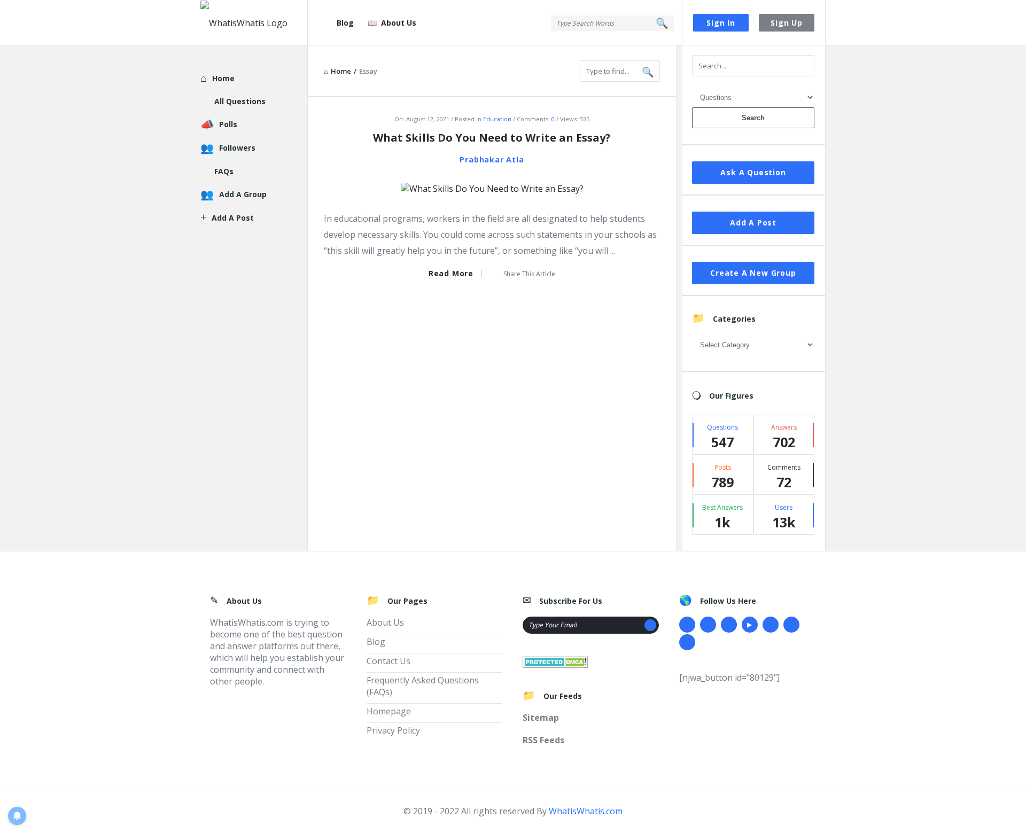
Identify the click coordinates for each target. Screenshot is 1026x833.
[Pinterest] (791, 625)
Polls (228, 124)
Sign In (720, 23)
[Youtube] (750, 625)
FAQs (224, 171)
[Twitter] (708, 625)
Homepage (389, 711)
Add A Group (243, 194)
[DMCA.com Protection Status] (555, 661)
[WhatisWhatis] (254, 22)
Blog (345, 23)
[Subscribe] (650, 625)
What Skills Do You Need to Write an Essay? (492, 137)
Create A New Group (753, 273)
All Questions (240, 101)
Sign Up (787, 23)
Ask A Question (753, 172)
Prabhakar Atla (492, 159)
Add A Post (753, 222)
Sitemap (541, 717)
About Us (398, 23)
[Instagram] (771, 625)
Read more (451, 273)
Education (497, 119)
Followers (237, 148)
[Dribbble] (729, 625)
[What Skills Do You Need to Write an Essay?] (492, 187)
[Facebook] (687, 625)
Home (223, 78)
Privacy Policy (393, 730)
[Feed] (687, 642)
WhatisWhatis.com (586, 811)
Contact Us (388, 661)
